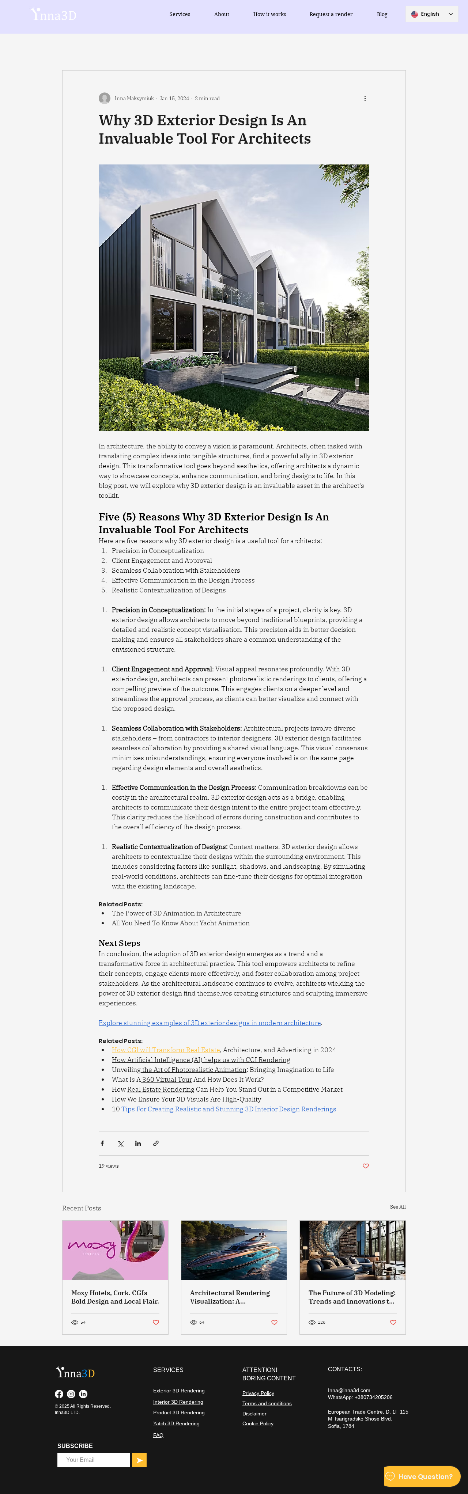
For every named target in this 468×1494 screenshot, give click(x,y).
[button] (180, 14)
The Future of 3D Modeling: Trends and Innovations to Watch (352, 1297)
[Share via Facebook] (102, 1143)
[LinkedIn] (83, 1394)
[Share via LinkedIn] (138, 1143)
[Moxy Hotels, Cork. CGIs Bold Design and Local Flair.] (115, 1250)
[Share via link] (155, 1143)
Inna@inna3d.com (349, 1390)
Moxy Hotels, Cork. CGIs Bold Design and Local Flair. (115, 1297)
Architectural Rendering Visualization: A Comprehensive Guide (230, 1297)
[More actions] (365, 98)
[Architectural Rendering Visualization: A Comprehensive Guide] (234, 1250)
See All (398, 1206)
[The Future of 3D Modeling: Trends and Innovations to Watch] (352, 1250)
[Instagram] (71, 1394)
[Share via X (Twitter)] (120, 1143)
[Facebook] (59, 1394)
